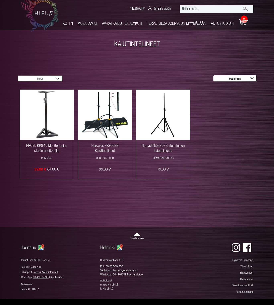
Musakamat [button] (87, 23)
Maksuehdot (246, 279)
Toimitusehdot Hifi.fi (242, 285)
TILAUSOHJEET (137, 9)
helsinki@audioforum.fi (125, 270)
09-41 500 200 (114, 266)
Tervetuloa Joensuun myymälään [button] (176, 23)
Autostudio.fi (222, 23)
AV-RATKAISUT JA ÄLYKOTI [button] (122, 23)
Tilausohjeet (247, 266)
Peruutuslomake (244, 291)
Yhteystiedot (246, 272)
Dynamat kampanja (242, 260)
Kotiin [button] (68, 23)
